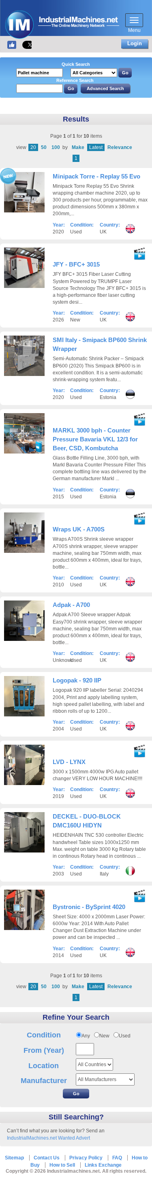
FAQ (117, 1158)
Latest (96, 147)
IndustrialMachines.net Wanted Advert (48, 1138)
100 (55, 147)
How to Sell (62, 1165)
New (104, 1036)
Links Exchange (103, 1165)
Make (78, 147)
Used (125, 1036)
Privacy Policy (86, 1158)
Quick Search (76, 64)
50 (44, 147)
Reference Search (75, 80)
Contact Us (47, 1158)
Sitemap (14, 1158)
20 (33, 147)
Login (134, 43)
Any (85, 1036)
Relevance (119, 147)
